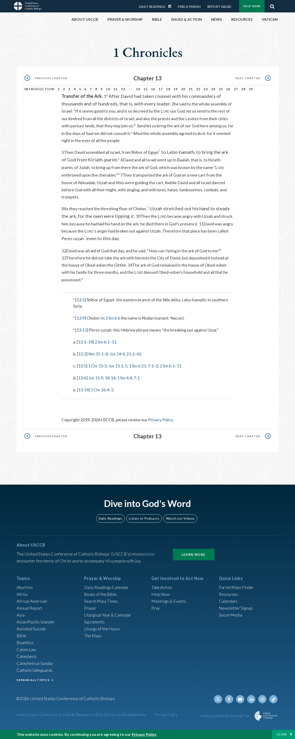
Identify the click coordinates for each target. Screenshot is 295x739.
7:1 (150, 365)
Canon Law (26, 649)
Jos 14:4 (117, 353)
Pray (155, 608)
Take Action (161, 587)
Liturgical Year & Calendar (107, 614)
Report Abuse (219, 7)
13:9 (81, 317)
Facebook (229, 699)
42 (138, 353)
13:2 (82, 353)
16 (153, 89)
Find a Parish (189, 7)
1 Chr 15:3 (97, 365)
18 (168, 89)
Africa (22, 594)
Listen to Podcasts (144, 518)
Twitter (218, 699)
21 (191, 89)
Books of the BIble (100, 594)
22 (198, 89)
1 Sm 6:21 (137, 365)
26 (228, 89)
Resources (228, 594)
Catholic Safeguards (35, 670)
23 (206, 89)
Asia (20, 614)
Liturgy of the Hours (102, 628)
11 (115, 89)
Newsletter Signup (236, 608)
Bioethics (25, 642)
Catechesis (27, 656)
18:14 (110, 377)
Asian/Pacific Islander (36, 621)
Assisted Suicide (31, 628)
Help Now (251, 6)
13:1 (82, 341)
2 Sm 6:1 (102, 341)
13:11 (82, 329)
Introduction (39, 89)
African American (32, 601)
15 (145, 89)
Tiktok (273, 699)
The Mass (92, 635)
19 (176, 89)
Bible (21, 635)
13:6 (82, 377)
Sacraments (94, 621)
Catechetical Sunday (35, 663)
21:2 (130, 353)
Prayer (90, 608)
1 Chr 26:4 (100, 389)
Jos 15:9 (95, 377)
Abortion (25, 587)
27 (236, 89)
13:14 (83, 389)
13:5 (81, 299)
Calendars (228, 601)
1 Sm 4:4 (124, 377)
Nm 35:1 (95, 353)
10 (108, 89)
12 (123, 89)
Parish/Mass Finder (236, 587)
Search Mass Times (101, 601)
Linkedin (251, 699)
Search (272, 5)
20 (183, 89)
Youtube (240, 699)
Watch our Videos (180, 518)
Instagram (262, 699)
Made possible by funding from (226, 715)
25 (221, 89)
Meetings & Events (168, 601)
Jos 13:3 (115, 365)
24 (213, 89)
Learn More (194, 554)
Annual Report (29, 608)
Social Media (230, 614)
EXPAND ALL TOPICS (33, 680)
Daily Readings (152, 7)
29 (251, 89)
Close (282, 734)
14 (138, 89)
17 (161, 89)
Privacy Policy (160, 419)
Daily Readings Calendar (171, 6)
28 (243, 89)
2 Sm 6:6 (112, 317)
